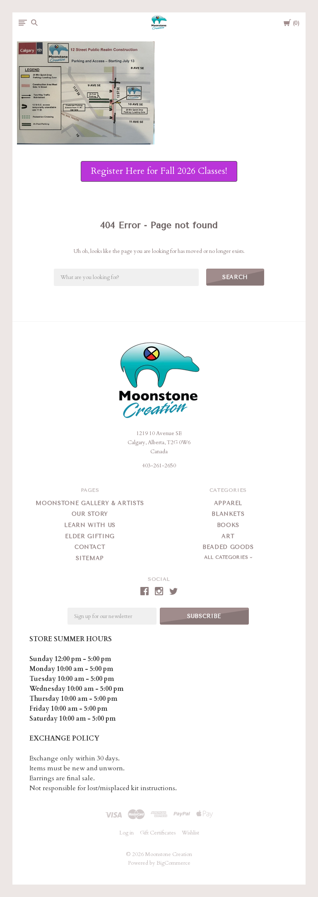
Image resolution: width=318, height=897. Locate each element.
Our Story (90, 514)
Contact (90, 547)
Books (228, 525)
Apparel (228, 503)
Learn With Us (89, 525)
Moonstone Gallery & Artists (90, 503)
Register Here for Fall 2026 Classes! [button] (159, 171)
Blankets (228, 514)
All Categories (227, 557)
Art (228, 536)
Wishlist (190, 833)
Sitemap (90, 558)
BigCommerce (173, 863)
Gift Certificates (158, 833)
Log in (126, 833)
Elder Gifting (89, 536)
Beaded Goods (228, 547)
